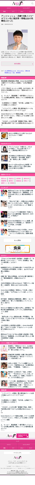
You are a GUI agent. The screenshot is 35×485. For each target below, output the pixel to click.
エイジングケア (26, 444)
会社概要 (9, 466)
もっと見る (17, 240)
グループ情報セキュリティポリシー (20, 466)
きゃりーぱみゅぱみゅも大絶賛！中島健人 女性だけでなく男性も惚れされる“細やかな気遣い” (20, 166)
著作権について (21, 468)
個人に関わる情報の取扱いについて (8, 468)
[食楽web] (17, 252)
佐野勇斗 (18, 178)
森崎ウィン (4, 183)
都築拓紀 (18, 181)
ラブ (13, 448)
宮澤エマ (26, 181)
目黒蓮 (12, 183)
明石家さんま (8, 72)
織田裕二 (11, 181)
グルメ (21, 448)
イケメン (10, 170)
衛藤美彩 (3, 181)
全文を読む (17, 63)
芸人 (14, 72)
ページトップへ (17, 452)
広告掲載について (30, 468)
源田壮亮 (26, 178)
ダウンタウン (20, 70)
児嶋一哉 (27, 70)
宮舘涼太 (11, 178)
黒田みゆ (3, 178)
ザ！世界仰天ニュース (10, 70)
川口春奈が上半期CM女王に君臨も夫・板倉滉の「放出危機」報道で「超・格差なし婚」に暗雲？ (20, 157)
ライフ (10, 137)
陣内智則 (18, 72)
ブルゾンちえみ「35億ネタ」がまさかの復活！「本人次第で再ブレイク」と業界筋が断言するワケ (20, 148)
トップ (17, 441)
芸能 (9, 152)
